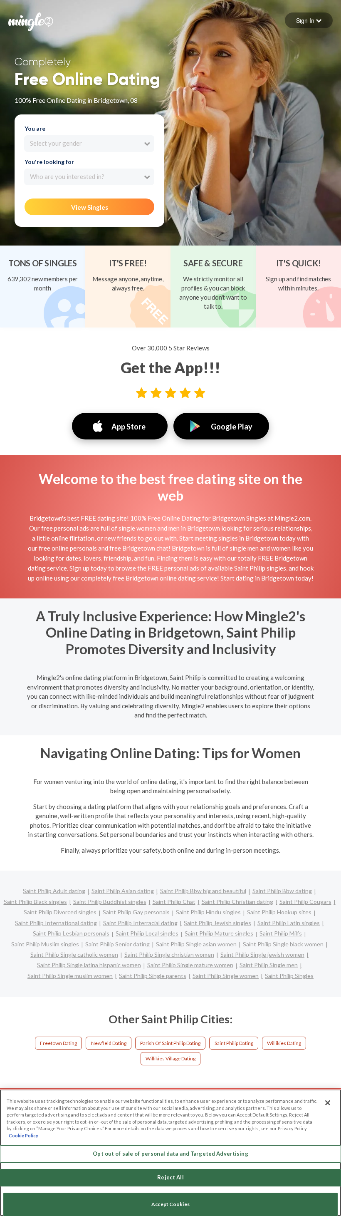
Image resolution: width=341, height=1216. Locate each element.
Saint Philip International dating (56, 922)
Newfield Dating (108, 1043)
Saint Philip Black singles (35, 901)
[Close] (328, 1103)
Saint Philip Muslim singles (45, 944)
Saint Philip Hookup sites (279, 912)
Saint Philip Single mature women (190, 964)
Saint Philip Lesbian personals (71, 933)
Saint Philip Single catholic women (74, 954)
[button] (309, 20)
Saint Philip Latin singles (288, 922)
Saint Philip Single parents (152, 975)
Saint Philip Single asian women (196, 944)
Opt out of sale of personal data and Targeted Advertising (170, 1153)
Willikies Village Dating (170, 1058)
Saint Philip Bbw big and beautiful (203, 890)
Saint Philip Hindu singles (208, 912)
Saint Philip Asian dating (122, 890)
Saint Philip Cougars (305, 901)
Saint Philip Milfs (280, 933)
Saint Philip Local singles (147, 933)
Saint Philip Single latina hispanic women (89, 964)
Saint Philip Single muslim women (70, 975)
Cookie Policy (23, 1135)
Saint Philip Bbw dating (282, 890)
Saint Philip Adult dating (54, 890)
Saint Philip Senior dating (117, 944)
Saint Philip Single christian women (169, 954)
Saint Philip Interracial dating (140, 922)
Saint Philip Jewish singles (217, 922)
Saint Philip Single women (226, 975)
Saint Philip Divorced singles (60, 912)
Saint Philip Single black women (283, 944)
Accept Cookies (170, 1204)
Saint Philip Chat (174, 901)
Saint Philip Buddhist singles (109, 901)
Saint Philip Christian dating (237, 901)
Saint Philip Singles (289, 975)
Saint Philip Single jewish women (262, 954)
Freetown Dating (58, 1043)
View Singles (89, 207)
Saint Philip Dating (234, 1043)
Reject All (170, 1177)
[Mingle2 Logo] (30, 21)
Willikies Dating (284, 1043)
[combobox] (89, 143)
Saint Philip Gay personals (136, 912)
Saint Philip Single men (269, 964)
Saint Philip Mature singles (219, 933)
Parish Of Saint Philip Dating (170, 1043)
